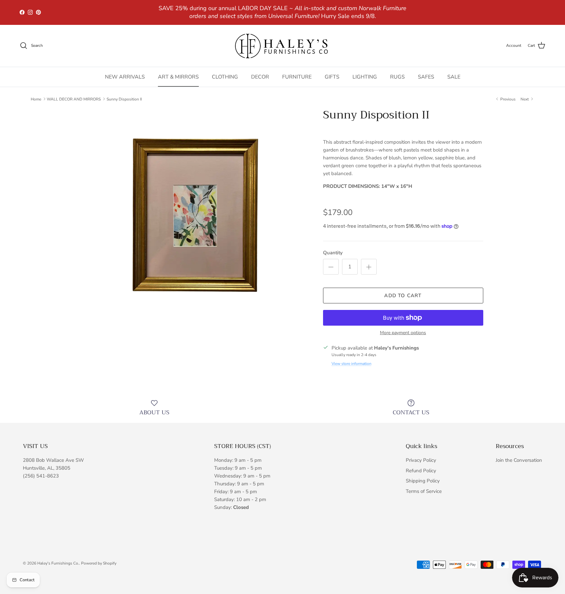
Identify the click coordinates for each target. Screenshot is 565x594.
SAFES (426, 76)
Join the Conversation (519, 460)
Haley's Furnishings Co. (58, 563)
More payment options (403, 333)
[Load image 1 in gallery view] (195, 221)
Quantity (333, 252)
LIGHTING (364, 76)
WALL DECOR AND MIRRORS (74, 98)
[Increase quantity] (369, 267)
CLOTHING (225, 76)
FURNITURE (297, 76)
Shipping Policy (423, 480)
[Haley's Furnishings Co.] (282, 45)
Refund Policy (421, 470)
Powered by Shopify (98, 563)
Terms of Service (424, 491)
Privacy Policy (421, 460)
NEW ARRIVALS (125, 76)
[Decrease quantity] (331, 267)
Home (36, 98)
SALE (453, 76)
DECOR (260, 76)
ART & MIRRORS (178, 76)
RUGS (397, 76)
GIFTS (332, 76)
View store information (351, 363)
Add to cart (402, 295)
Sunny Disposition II (124, 98)
